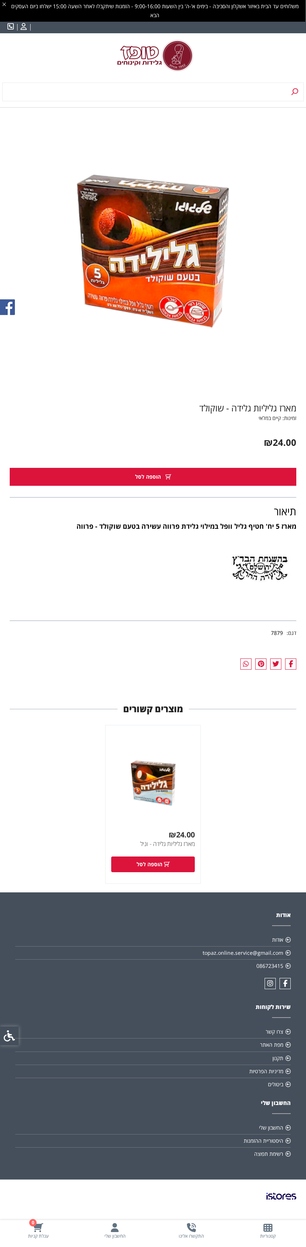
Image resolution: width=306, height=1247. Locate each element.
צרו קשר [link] (274, 1031)
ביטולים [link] (275, 1084)
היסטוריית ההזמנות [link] (263, 1140)
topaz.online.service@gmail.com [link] (243, 952)
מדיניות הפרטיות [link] (266, 1071)
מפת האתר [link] (271, 1044)
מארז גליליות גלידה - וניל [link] (167, 844)
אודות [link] (277, 939)
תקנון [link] (277, 1058)
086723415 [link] (269, 965)
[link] (267, 1230)
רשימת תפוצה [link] (268, 1153)
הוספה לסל (148, 476)
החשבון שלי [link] (271, 1127)
